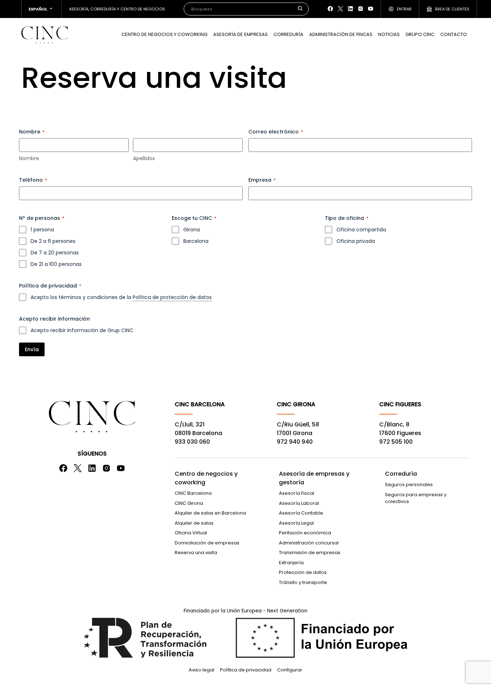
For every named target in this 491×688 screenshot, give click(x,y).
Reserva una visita (196, 552)
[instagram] (360, 9)
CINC (44, 34)
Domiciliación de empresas (207, 542)
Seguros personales (409, 484)
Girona (191, 229)
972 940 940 (295, 442)
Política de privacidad (245, 669)
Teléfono (33, 180)
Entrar (404, 9)
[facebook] (330, 9)
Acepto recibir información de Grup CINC (82, 330)
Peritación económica (305, 532)
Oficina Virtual (191, 532)
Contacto (453, 34)
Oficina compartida (361, 229)
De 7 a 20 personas (55, 252)
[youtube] (370, 9)
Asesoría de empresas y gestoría (314, 478)
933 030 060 (192, 442)
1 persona (42, 229)
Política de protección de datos (172, 297)
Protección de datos (303, 572)
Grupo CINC (420, 34)
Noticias (389, 34)
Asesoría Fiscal (296, 493)
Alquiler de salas (194, 523)
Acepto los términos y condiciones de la (121, 297)
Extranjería (291, 562)
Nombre (29, 158)
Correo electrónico (275, 131)
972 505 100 (396, 442)
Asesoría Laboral (299, 503)
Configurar (289, 669)
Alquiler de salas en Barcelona (210, 513)
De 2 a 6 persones (53, 241)
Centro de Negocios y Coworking (164, 34)
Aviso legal (201, 669)
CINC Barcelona (193, 493)
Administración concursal (309, 542)
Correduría (288, 34)
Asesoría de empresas (240, 34)
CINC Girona (189, 503)
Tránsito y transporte (303, 582)
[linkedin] (350, 9)
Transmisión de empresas (309, 552)
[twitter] (340, 9)
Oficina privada (355, 241)
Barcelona (195, 241)
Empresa (262, 180)
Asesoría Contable (301, 513)
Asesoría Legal (296, 523)
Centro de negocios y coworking (206, 478)
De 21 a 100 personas (56, 264)
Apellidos (144, 158)
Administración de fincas (340, 34)
